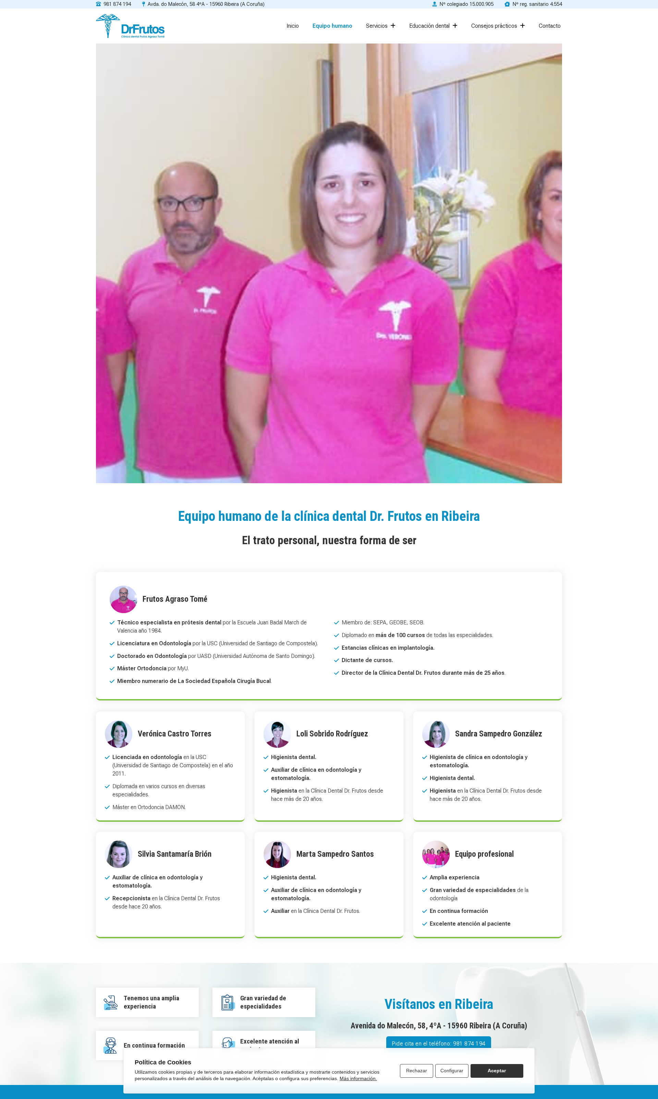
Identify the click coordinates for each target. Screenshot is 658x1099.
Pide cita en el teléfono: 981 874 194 (439, 1043)
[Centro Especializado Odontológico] (130, 26)
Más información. (358, 1078)
